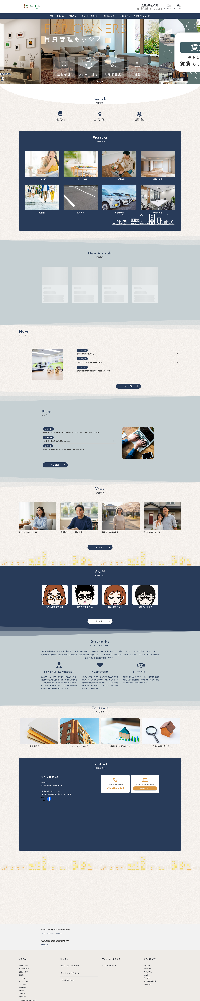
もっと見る (128, 386)
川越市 (43, 933)
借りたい (60, 16)
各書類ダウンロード (142, 16)
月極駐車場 (22, 997)
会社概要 (147, 978)
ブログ (146, 975)
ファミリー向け (24, 981)
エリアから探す (100, 119)
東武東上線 (44, 945)
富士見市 (50, 933)
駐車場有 (22, 994)
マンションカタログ (109, 966)
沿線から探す (60, 119)
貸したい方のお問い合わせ (69, 966)
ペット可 (22, 978)
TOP (51, 16)
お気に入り (177, 7)
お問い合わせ (125, 16)
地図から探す (139, 119)
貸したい (72, 16)
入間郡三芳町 (58, 933)
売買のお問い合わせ (67, 980)
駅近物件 (22, 990)
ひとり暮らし (23, 984)
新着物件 (22, 975)
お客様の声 (147, 969)
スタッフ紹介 (148, 972)
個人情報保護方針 (150, 981)
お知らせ (147, 966)
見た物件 (168, 7)
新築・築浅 (22, 987)
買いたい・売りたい (90, 16)
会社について (108, 16)
